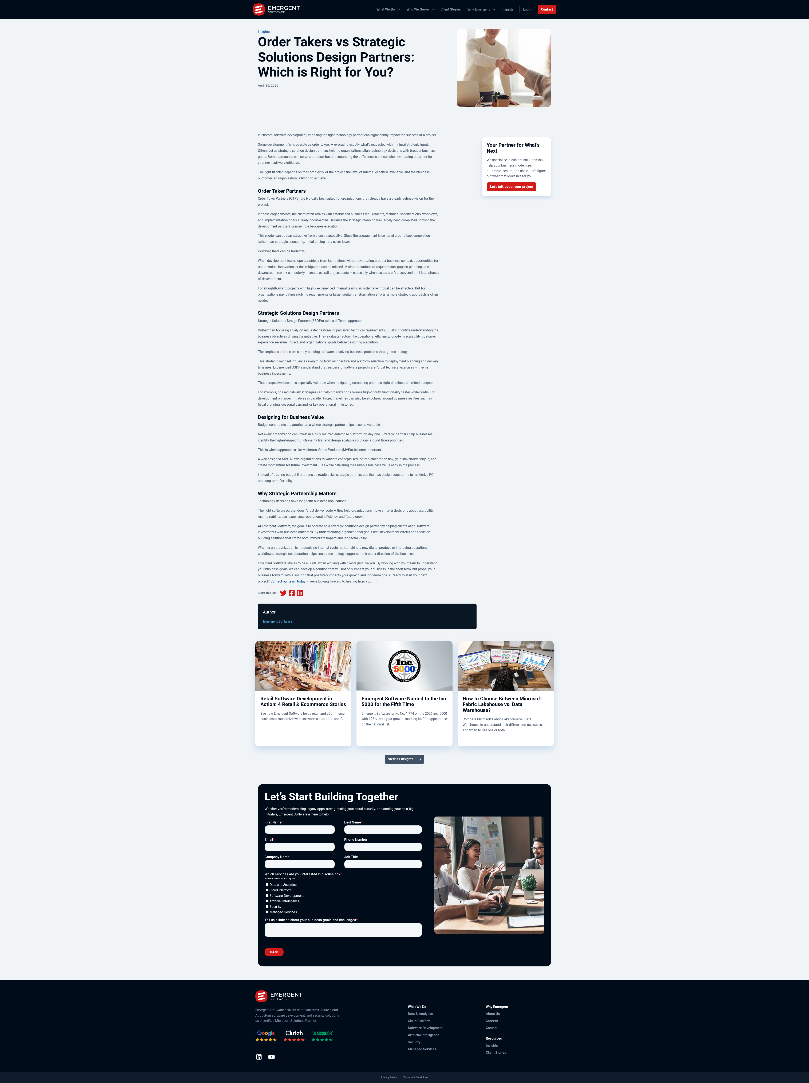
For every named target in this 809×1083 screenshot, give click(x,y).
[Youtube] (271, 1057)
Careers (492, 1021)
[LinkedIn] (259, 1057)
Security (414, 1042)
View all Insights (400, 759)
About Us (493, 1014)
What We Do (417, 1007)
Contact (547, 9)
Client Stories (496, 1053)
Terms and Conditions (415, 1077)
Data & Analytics (420, 1014)
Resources (494, 1038)
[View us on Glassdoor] (322, 1036)
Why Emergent (497, 1007)
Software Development (425, 1028)
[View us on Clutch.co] (294, 1036)
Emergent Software (277, 621)
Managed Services (422, 1049)
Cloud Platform (419, 1021)
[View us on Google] (266, 1036)
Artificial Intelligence (423, 1035)
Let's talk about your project (511, 187)
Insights (264, 32)
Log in (527, 9)
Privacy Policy (389, 1077)
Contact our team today (288, 581)
